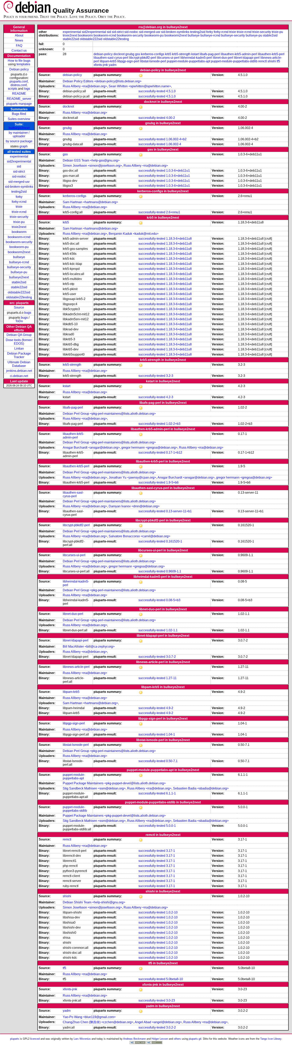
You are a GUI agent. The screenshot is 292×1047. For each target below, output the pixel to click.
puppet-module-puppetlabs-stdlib (234, 61)
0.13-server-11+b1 (179, 511)
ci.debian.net (19, 376)
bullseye (19, 257)
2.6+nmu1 (173, 212)
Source (19, 307)
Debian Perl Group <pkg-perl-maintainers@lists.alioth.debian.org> (109, 413)
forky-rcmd (19, 201)
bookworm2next (19, 252)
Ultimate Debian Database (19, 364)
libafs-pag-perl (210, 54)
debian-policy (103, 54)
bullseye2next (19, 128)
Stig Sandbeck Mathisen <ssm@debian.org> (94, 788)
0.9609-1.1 (173, 571)
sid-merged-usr (19, 181)
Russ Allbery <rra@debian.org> (85, 86)
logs (27, 88)
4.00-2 (170, 117)
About (19, 35)
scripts (12, 88)
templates (23, 64)
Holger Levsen (160, 1038)
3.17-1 (170, 850)
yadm (112, 64)
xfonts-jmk (101, 64)
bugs (27, 312)
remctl (262, 61)
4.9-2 (169, 708)
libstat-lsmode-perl (153, 61)
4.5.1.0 (171, 91)
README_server (19, 98)
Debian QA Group (19, 335)
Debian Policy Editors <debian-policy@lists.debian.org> (102, 81)
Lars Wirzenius (82, 1038)
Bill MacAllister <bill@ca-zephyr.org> (89, 646)
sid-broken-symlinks (19, 186)
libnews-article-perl (76, 666)
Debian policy (19, 69)
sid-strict (19, 171)
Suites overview (19, 119)
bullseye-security (19, 267)
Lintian (19, 348)
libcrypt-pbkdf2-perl (142, 57)
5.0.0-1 (171, 825)
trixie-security (19, 216)
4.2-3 (169, 397)
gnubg (129, 54)
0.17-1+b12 (174, 452)
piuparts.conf (19, 81)
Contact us (19, 50)
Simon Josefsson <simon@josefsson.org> (92, 165)
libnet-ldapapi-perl (247, 57)
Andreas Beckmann (134, 1038)
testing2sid (19, 191)
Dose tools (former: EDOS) (19, 341)
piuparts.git (195, 1038)
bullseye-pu (19, 272)
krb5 (168, 54)
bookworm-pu (19, 247)
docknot (119, 54)
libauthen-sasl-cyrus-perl (111, 57)
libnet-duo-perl (223, 57)
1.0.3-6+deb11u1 (178, 170)
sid (19, 166)
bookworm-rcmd (19, 237)
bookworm (19, 232)
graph (23, 146)
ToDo (19, 321)
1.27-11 (171, 678)
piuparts (14, 1038)
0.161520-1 (174, 541)
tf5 (278, 61)
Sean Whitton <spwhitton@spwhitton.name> (140, 86)
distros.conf (19, 85)
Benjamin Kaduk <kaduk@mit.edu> (134, 233)
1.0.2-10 (172, 912)
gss (137, 54)
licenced (35, 1038)
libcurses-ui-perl (168, 57)
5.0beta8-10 (174, 979)
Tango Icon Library (270, 1038)
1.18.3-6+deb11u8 (179, 238)
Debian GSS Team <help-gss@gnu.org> (91, 160)
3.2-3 (169, 375)
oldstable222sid (19, 292)
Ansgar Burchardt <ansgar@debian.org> (91, 447)
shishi (272, 61)
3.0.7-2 (171, 656)
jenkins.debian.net (19, 370)
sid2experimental (19, 161)
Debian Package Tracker (19, 355)
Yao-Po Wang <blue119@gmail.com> (89, 1017)
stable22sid (19, 287)
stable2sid (19, 282)
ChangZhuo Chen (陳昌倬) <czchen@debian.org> (98, 1022)
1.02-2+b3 (173, 423)
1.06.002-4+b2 (176, 139)
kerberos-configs (152, 54)
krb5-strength (181, 54)
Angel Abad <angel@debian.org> (158, 1022)
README (19, 93)
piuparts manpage (19, 103)
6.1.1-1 (171, 793)
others (177, 1038)
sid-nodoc (19, 176)
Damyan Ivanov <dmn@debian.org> (134, 506)
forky (19, 196)
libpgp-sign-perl (128, 61)
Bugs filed (19, 113)
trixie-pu (19, 222)
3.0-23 (170, 1000)
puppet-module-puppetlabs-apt (188, 61)
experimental (19, 156)
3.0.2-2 (171, 1027)
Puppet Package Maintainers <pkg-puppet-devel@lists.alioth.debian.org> (114, 783)
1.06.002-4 (173, 144)
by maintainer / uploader (19, 134)
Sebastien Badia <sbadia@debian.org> (201, 788)
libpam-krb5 (108, 61)
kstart (195, 54)
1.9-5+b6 (172, 482)
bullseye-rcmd (19, 262)
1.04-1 (170, 734)
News (19, 40)
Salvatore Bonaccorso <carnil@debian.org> (139, 536)
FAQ (19, 45)
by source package (19, 141)
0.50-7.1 (172, 761)
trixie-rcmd (19, 211)
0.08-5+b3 (173, 600)
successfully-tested (151, 91)
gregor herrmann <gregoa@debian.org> (149, 447)
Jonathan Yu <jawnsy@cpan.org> (132, 477)
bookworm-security (19, 242)
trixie (19, 206)
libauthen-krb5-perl (271, 54)
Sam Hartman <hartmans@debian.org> (90, 202)
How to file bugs (19, 60)
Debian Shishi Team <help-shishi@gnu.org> (94, 902)
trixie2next (19, 227)
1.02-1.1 (172, 630)
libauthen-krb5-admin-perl (239, 54)
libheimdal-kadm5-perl (196, 57)
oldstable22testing (19, 297)
